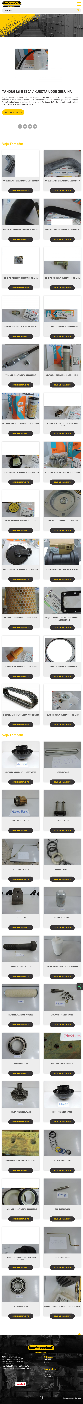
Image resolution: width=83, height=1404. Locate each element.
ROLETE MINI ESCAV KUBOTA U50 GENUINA (62, 569)
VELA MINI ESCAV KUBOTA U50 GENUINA (21, 375)
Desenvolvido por (72, 1398)
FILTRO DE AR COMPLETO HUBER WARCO (20, 772)
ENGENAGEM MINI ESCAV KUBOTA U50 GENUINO (62, 1306)
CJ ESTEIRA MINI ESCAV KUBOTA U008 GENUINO (21, 715)
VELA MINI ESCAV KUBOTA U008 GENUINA (62, 327)
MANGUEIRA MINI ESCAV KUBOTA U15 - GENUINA (21, 181)
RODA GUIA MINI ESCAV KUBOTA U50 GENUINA (20, 569)
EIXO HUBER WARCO (62, 1209)
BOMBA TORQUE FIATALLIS (21, 1112)
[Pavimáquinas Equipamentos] (12, 4)
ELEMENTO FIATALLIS (62, 918)
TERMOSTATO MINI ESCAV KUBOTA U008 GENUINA (62, 425)
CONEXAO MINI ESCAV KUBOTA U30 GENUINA (21, 278)
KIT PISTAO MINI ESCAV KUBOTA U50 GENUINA (62, 472)
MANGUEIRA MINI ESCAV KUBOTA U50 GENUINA (62, 230)
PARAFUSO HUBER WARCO (21, 966)
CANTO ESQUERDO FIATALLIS (62, 1064)
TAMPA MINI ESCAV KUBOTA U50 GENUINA (21, 521)
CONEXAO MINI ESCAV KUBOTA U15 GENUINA (21, 327)
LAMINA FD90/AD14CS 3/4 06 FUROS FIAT (20, 1161)
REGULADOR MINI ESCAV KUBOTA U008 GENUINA (20, 472)
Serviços (47, 1362)
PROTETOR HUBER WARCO (62, 1112)
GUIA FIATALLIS (21, 918)
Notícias (47, 1372)
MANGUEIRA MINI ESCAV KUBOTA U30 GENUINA (62, 181)
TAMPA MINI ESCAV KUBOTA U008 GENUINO (20, 666)
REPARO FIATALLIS (62, 869)
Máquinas (47, 1360)
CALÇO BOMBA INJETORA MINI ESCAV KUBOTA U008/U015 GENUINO (62, 619)
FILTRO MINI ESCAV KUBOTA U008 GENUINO (20, 618)
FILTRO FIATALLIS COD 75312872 (20, 1015)
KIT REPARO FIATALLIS (62, 1161)
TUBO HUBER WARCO (21, 869)
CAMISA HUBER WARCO (21, 821)
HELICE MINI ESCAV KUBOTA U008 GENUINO (62, 715)
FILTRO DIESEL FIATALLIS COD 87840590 (62, 966)
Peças (46, 1364)
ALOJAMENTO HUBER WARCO (62, 1015)
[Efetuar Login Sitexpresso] (32, 1398)
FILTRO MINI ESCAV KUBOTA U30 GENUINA (62, 375)
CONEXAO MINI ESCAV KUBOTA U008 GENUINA (62, 278)
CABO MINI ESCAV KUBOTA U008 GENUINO (62, 666)
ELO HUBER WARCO (62, 821)
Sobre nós (47, 1374)
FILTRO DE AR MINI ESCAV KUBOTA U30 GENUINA (20, 424)
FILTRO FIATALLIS (62, 772)
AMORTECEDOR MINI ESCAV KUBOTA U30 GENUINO (20, 1259)
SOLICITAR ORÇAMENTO (20, 191)
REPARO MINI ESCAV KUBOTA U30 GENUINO (21, 1209)
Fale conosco (49, 1376)
